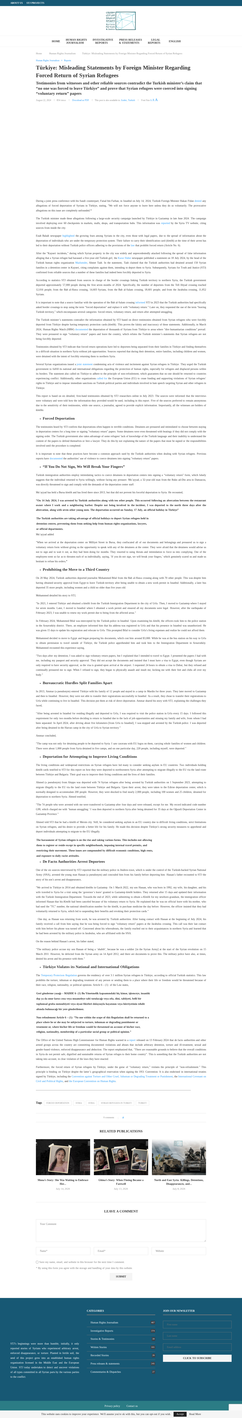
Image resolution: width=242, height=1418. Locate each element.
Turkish (131, 100)
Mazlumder (81, 262)
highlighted (68, 235)
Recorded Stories (123, 1355)
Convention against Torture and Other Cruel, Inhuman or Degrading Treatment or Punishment (122, 1076)
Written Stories (123, 1347)
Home (56, 41)
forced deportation (57, 1103)
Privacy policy (112, 1406)
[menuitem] (176, 41)
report (132, 1040)
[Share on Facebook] (128, 1117)
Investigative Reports (103, 41)
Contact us (132, 1406)
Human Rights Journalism (76, 41)
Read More (195, 1414)
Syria (79, 1103)
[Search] (191, 41)
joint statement (84, 364)
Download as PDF (80, 100)
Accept (180, 1414)
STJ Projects (35, 3)
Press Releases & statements (130, 41)
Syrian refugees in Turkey (116, 1103)
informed (140, 302)
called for (102, 378)
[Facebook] (223, 3)
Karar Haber (124, 258)
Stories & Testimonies (123, 1339)
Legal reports (154, 41)
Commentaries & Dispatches (123, 1372)
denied (198, 201)
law (133, 245)
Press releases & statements (123, 1363)
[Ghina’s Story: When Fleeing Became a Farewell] (121, 1157)
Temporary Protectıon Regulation (59, 975)
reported (165, 223)
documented (81, 329)
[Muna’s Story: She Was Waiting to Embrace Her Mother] (63, 1157)
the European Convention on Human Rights (92, 1081)
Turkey (142, 1103)
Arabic (124, 100)
